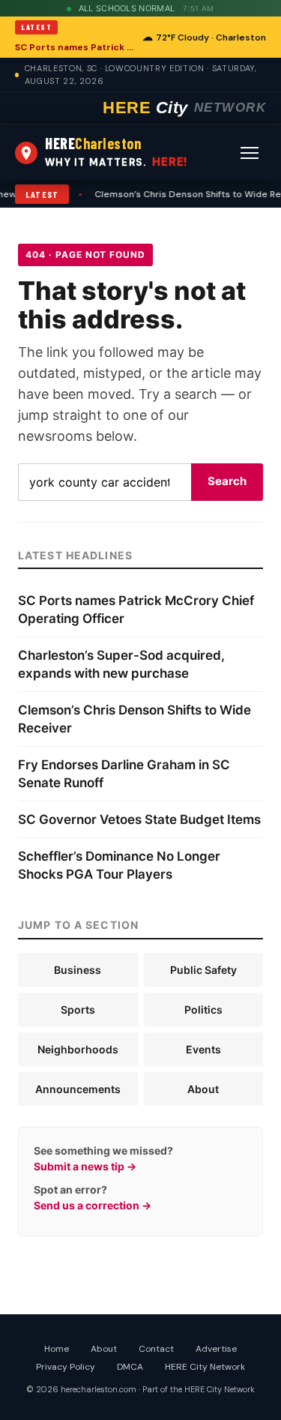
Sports (78, 1009)
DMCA (130, 1367)
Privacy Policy (65, 1367)
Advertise (216, 1349)
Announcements (78, 1089)
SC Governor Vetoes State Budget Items (139, 819)
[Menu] (249, 153)
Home (56, 1349)
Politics (203, 1009)
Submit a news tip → (85, 1166)
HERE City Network (205, 1367)
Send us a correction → (92, 1205)
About (203, 1089)
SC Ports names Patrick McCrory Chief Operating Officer (74, 47)
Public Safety (203, 969)
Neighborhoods (77, 1049)
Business (77, 969)
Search (227, 481)
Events (203, 1049)
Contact (156, 1349)
